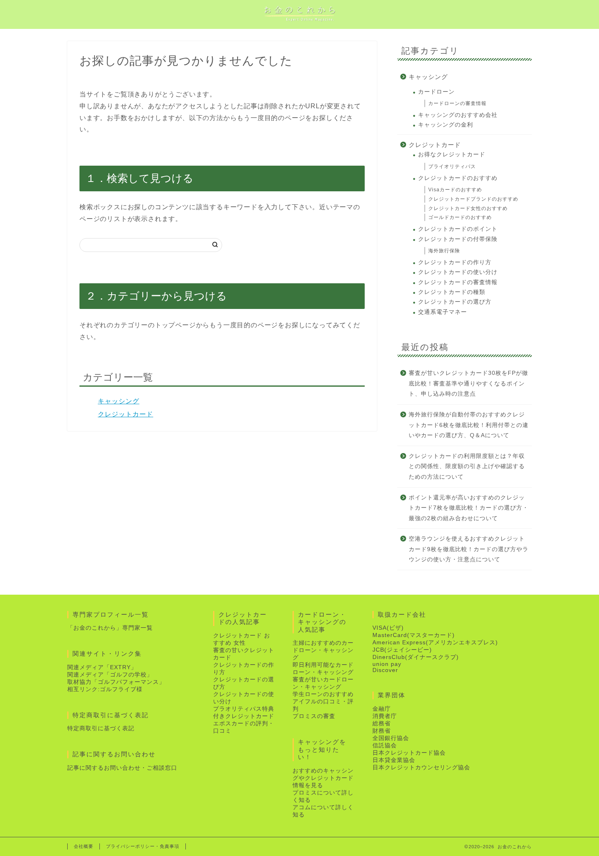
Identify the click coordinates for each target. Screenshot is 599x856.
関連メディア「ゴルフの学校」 (110, 675)
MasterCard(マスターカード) (413, 635)
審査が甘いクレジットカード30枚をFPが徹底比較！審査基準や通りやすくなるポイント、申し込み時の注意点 (468, 383)
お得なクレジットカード (451, 154)
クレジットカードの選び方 (454, 302)
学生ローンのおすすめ (323, 694)
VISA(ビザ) (388, 628)
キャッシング (118, 401)
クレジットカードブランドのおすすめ (473, 199)
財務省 (381, 731)
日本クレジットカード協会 (409, 753)
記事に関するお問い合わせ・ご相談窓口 (122, 768)
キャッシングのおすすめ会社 (458, 115)
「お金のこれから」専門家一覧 (110, 628)
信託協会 (384, 745)
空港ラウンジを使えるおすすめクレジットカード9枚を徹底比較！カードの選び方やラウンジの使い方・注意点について (469, 549)
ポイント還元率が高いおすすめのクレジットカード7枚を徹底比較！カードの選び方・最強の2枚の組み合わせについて (469, 508)
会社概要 (83, 846)
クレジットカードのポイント (458, 229)
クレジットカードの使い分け (458, 272)
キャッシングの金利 (445, 125)
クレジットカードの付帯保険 (458, 239)
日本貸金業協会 (393, 760)
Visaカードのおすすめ (455, 190)
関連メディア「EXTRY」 (102, 667)
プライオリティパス (452, 166)
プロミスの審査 (314, 716)
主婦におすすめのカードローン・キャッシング (323, 650)
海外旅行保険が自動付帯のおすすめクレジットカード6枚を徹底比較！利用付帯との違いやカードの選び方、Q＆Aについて (469, 425)
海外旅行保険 (444, 251)
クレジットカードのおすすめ (458, 178)
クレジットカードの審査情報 (458, 282)
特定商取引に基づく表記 (100, 728)
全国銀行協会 (390, 738)
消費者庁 (384, 716)
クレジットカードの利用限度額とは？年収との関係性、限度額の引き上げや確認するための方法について (467, 466)
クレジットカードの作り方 (454, 262)
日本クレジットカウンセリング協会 (421, 767)
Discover (385, 670)
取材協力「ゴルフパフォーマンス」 (116, 682)
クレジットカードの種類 (451, 292)
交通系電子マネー (442, 312)
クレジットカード (125, 414)
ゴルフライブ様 (121, 689)
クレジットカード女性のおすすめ (468, 208)
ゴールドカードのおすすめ (460, 217)
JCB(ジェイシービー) (402, 650)
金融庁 (381, 709)
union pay (386, 664)
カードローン (436, 92)
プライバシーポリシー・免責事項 (142, 846)
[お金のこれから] (299, 21)
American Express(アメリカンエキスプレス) (435, 642)
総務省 (381, 723)
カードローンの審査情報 (457, 103)
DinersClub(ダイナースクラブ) (415, 657)
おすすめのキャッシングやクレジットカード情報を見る (323, 778)
